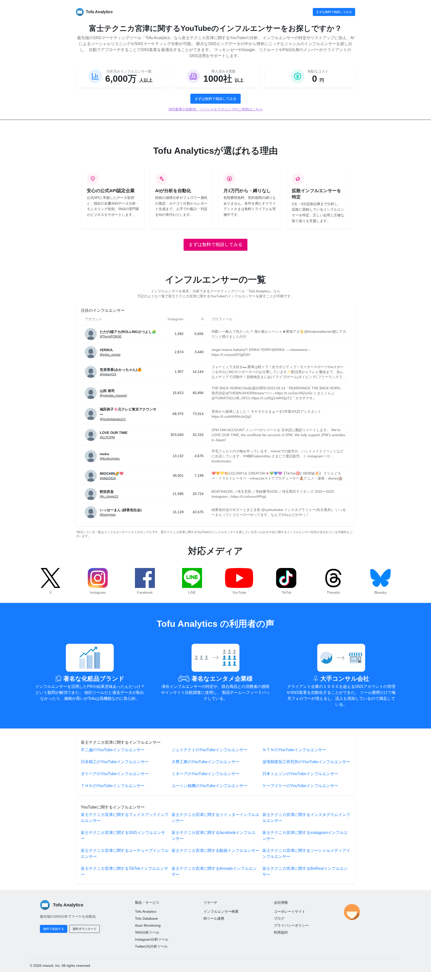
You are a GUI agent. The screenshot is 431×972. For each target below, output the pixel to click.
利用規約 (281, 932)
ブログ (279, 918)
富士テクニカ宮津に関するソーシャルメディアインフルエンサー (306, 853)
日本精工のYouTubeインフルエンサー (115, 762)
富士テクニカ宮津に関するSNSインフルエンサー (123, 835)
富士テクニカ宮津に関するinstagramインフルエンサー (305, 835)
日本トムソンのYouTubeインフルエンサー (300, 774)
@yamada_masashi (113, 395)
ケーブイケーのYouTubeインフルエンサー (300, 786)
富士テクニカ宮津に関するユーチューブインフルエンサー (125, 853)
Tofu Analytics (145, 911)
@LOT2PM (107, 437)
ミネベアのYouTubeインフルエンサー (205, 774)
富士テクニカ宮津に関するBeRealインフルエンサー (305, 871)
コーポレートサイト (289, 911)
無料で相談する (53, 929)
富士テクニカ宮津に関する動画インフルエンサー (215, 850)
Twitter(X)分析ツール (151, 946)
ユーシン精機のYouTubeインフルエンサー (209, 786)
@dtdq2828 (108, 478)
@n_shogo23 (109, 496)
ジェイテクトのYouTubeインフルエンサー (209, 750)
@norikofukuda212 (113, 419)
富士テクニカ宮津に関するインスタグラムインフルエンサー (306, 817)
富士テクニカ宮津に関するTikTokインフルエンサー (124, 871)
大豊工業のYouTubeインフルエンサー (205, 762)
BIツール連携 (214, 918)
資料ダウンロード (85, 929)
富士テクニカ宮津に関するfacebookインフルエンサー (214, 835)
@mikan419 (108, 374)
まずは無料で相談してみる (334, 12)
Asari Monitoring (148, 925)
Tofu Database (146, 918)
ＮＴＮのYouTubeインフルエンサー (294, 750)
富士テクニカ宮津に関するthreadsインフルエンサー (214, 871)
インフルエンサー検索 (221, 911)
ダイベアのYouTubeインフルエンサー (115, 774)
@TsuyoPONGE (110, 336)
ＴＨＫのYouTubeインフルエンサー (113, 786)
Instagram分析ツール (151, 939)
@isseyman (108, 514)
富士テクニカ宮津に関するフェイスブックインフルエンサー (125, 817)
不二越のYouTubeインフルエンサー (113, 750)
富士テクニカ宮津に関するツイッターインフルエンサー (215, 817)
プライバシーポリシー (291, 925)
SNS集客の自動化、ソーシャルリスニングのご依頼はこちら (215, 109)
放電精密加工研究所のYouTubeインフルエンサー (306, 762)
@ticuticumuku (110, 458)
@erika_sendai (110, 354)
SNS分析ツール (147, 932)
